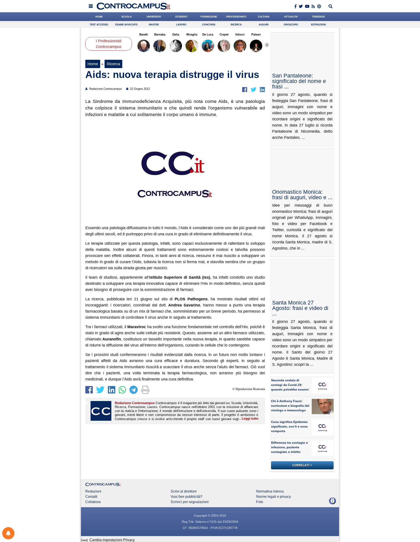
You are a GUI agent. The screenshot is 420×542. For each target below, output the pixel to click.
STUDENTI (181, 16)
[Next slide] (266, 44)
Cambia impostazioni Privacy (112, 540)
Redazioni (93, 491)
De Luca (207, 34)
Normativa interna (270, 491)
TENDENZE (318, 16)
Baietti (143, 34)
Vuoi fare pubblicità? (186, 496)
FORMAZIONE (209, 16)
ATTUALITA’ (291, 16)
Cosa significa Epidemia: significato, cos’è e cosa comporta (289, 426)
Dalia (175, 34)
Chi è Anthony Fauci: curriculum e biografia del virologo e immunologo (290, 405)
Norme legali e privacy (273, 496)
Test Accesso (99, 24)
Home (93, 64)
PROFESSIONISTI (236, 16)
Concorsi (208, 24)
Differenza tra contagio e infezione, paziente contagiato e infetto (289, 447)
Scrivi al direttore (184, 491)
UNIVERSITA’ (154, 16)
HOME (99, 16)
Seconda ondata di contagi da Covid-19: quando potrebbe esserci (290, 384)
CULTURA (264, 16)
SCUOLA (126, 16)
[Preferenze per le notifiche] (8, 533)
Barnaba (159, 34)
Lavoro (181, 24)
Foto (259, 502)
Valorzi (240, 34)
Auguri (263, 24)
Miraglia (191, 34)
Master (154, 24)
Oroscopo (291, 24)
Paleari (256, 34)
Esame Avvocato (126, 24)
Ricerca (236, 24)
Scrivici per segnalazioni (190, 502)
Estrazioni (318, 24)
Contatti (91, 496)
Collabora (93, 502)
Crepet (223, 34)
